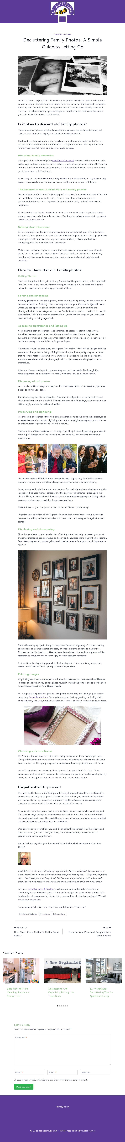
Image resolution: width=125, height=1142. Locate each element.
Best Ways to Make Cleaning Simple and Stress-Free (18, 992)
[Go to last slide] (7, 981)
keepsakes (45, 914)
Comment (21, 1037)
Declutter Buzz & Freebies (41, 888)
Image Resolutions (38, 697)
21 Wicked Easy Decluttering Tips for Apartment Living (101, 992)
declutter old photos (28, 914)
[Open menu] (62, 19)
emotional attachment (63, 160)
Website (86, 1072)
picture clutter (59, 914)
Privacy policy (62, 1106)
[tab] (57, 1005)
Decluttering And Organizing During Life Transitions (61, 992)
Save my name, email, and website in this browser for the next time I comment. (52, 1079)
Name (19, 1072)
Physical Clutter (62, 34)
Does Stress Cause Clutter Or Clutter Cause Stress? (36, 931)
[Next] (117, 981)
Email (52, 1072)
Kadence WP (88, 1130)
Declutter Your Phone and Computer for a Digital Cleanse (90, 931)
